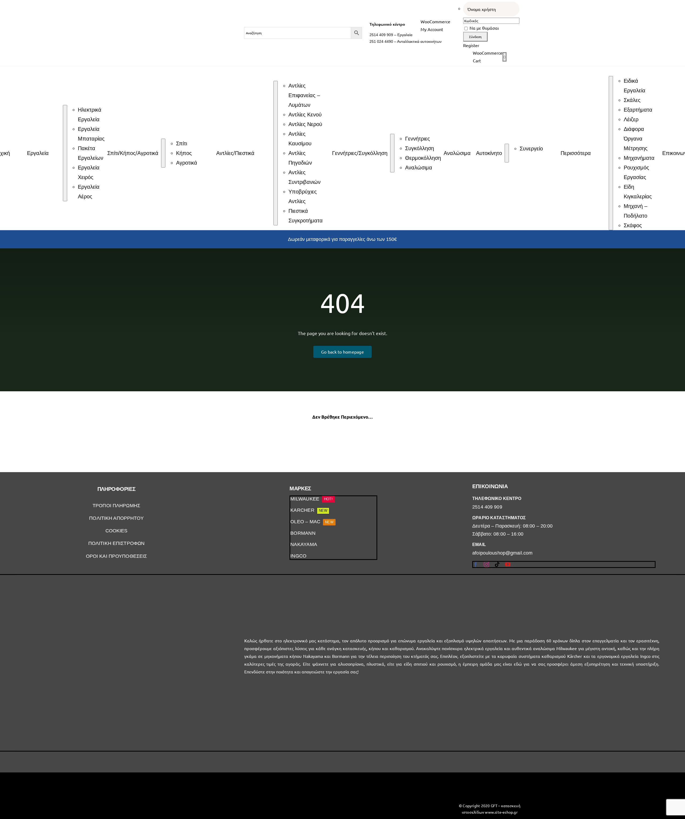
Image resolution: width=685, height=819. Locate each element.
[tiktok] (497, 564)
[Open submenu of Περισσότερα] (611, 153)
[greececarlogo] (391, 784)
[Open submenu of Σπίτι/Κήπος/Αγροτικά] (163, 153)
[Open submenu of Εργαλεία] (65, 153)
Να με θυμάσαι (484, 28)
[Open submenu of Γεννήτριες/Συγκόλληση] (392, 153)
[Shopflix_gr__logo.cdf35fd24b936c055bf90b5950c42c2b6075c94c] (195, 787)
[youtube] (508, 564)
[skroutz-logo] (293, 776)
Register (471, 45)
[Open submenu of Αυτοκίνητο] (507, 153)
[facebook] (475, 564)
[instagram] (486, 564)
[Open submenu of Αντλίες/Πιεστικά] (275, 153)
